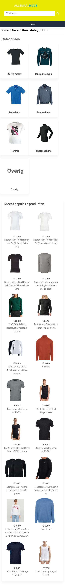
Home (33, 24)
